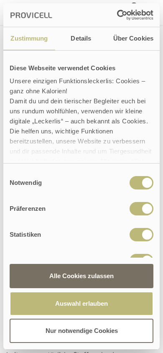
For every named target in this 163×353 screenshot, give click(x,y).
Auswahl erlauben (81, 303)
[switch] (141, 208)
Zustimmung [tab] (29, 38)
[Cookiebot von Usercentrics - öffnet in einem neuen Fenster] (117, 15)
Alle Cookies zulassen (81, 275)
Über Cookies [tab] (133, 38)
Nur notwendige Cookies (82, 330)
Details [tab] (81, 38)
